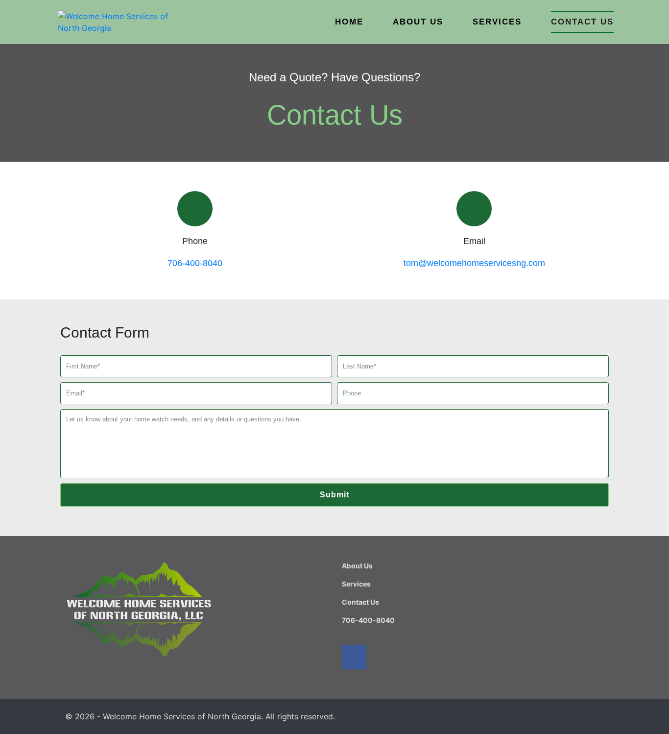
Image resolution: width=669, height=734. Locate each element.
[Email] (474, 208)
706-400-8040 (194, 263)
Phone (195, 241)
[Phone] (195, 208)
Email (474, 241)
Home (349, 21)
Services (497, 21)
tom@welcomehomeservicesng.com (474, 263)
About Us (418, 21)
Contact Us (582, 21)
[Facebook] (354, 657)
